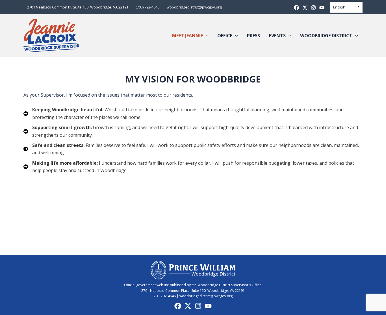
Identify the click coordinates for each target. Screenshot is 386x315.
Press (253, 35)
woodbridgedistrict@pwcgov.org (194, 7)
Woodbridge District (326, 35)
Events (277, 35)
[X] (304, 7)
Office (224, 35)
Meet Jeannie (187, 35)
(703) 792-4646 (147, 7)
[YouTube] (208, 306)
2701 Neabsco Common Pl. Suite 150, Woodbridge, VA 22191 (77, 7)
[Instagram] (313, 7)
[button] (206, 35)
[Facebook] (296, 7)
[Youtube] (321, 7)
